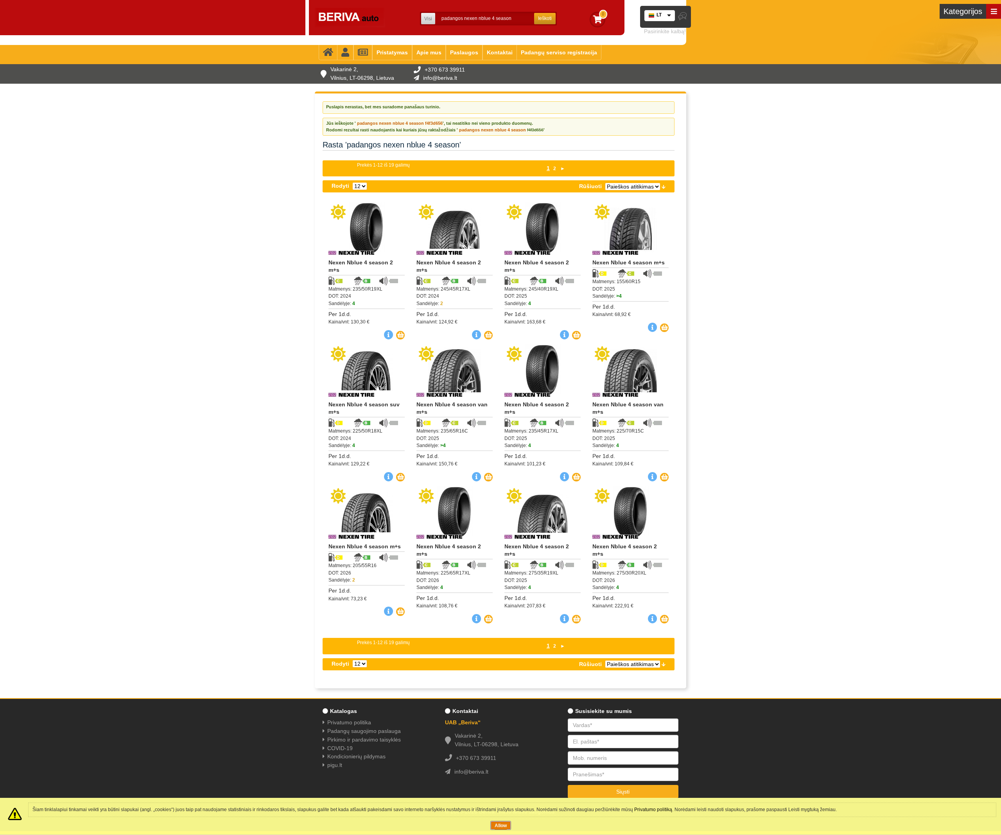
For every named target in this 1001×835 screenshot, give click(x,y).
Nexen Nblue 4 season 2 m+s (360, 266)
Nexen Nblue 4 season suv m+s (364, 408)
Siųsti (623, 791)
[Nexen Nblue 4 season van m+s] (454, 370)
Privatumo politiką (653, 809)
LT (659, 15)
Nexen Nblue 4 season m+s (628, 262)
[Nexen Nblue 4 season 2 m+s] (366, 228)
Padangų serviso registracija (559, 52)
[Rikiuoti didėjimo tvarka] (664, 186)
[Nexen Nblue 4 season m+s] (630, 228)
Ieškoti (545, 18)
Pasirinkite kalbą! (665, 31)
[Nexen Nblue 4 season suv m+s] (366, 370)
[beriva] (350, 17)
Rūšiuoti (590, 186)
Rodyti (340, 186)
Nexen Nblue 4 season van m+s (452, 408)
